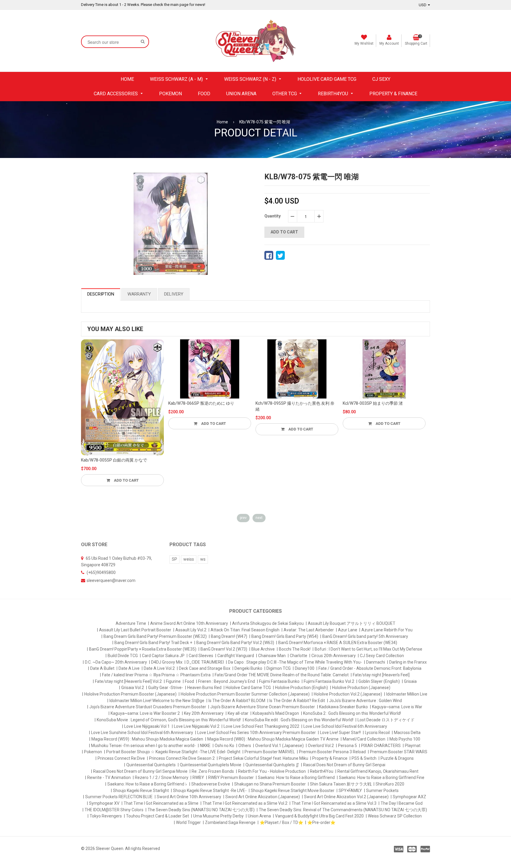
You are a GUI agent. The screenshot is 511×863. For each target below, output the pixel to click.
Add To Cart (126, 480)
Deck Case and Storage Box (204, 668)
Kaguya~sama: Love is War (397, 706)
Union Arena (259, 816)
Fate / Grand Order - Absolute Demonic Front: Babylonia (369, 668)
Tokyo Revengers (106, 816)
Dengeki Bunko (248, 668)
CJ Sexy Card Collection (382, 655)
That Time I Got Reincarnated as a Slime (161, 803)
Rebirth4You (321, 771)
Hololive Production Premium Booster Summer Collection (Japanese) (245, 694)
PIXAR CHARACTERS (381, 745)
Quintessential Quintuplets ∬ (272, 764)
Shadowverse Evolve (210, 784)
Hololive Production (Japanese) (361, 687)
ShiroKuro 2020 (390, 784)
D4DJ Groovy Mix (166, 662)
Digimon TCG (278, 668)
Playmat (413, 745)
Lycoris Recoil (377, 732)
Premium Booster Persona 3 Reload (332, 751)
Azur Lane (347, 630)
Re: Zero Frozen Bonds (213, 771)
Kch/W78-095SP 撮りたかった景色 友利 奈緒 (295, 406)
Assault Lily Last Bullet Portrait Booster (135, 630)
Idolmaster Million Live (406, 694)
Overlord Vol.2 (321, 745)
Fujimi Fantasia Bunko (279, 681)
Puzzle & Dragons (397, 758)
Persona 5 (347, 745)
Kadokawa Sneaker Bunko (343, 706)
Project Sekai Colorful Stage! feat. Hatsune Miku (263, 758)
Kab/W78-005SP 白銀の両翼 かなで (114, 460)
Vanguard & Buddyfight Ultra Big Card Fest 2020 (319, 816)
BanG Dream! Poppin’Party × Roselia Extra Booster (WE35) (142, 649)
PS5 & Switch (364, 758)
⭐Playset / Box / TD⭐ (281, 822)
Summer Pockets (382, 790)
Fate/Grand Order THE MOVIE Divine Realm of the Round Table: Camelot (282, 674)
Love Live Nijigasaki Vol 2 (196, 726)
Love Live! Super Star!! (340, 732)
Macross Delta (407, 732)
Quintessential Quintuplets (151, 764)
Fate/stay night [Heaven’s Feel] (381, 674)
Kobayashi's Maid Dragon (276, 713)
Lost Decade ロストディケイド (386, 719)
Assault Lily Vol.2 (190, 630)
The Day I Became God (402, 803)
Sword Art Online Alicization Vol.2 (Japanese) (346, 796)
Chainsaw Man (272, 655)
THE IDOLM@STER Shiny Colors (114, 809)
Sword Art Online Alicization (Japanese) (262, 796)
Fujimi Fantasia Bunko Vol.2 (329, 681)
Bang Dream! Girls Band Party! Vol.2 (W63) (235, 642)
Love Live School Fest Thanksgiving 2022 (261, 726)
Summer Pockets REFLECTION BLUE (119, 796)
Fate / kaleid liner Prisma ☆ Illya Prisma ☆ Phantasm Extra (156, 674)
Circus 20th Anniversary (333, 655)
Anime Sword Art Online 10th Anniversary (189, 623)
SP (174, 559)
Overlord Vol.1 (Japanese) (279, 745)
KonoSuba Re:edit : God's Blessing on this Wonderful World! (299, 719)
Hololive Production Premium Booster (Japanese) (130, 694)
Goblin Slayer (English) (379, 681)
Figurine (173, 681)
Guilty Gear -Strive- (165, 687)
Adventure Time (131, 623)
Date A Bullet (102, 668)
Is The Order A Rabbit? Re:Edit (297, 700)
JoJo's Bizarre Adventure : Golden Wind (365, 700)
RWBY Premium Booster (231, 777)
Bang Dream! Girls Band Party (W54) (284, 636)
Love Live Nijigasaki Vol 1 (147, 726)
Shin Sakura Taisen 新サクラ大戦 (340, 784)
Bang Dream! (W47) (229, 636)
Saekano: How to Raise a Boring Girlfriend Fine (381, 777)
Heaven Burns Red (204, 687)
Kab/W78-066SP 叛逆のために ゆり (201, 403)
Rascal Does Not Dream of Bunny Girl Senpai (344, 764)
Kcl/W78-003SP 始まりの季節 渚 (373, 403)
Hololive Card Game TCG (248, 687)
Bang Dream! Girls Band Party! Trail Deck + (153, 642)
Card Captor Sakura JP (163, 655)
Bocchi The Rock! (295, 649)
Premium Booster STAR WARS (398, 751)
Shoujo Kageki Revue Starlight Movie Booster (292, 790)
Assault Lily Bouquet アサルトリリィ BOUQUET (351, 623)
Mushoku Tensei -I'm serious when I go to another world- (143, 745)
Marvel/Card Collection (364, 739)
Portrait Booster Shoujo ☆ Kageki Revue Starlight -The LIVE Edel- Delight (173, 751)
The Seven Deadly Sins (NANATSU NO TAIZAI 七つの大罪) (201, 809)
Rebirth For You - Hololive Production (272, 771)
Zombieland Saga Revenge (230, 822)
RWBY (198, 777)
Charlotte (298, 655)
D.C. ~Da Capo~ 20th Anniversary (116, 662)
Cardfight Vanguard (235, 655)
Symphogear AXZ (409, 796)
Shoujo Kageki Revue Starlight (141, 790)
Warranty (139, 294)
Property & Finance (329, 758)
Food (189, 681)
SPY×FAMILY (350, 790)
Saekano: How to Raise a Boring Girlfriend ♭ (147, 784)
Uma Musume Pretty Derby (218, 816)
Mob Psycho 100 (404, 739)
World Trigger (188, 822)
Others (244, 745)
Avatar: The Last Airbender (309, 630)
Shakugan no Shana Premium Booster (270, 784)
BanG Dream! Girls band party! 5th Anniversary (365, 636)
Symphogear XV (104, 803)
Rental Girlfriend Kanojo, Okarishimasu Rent (377, 771)
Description (100, 294)
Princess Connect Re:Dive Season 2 (182, 758)
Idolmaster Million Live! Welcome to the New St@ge (156, 700)
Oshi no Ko (224, 745)
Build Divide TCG (123, 655)
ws (203, 559)
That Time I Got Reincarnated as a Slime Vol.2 (245, 803)
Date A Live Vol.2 (159, 668)
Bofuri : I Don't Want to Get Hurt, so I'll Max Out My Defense (368, 649)
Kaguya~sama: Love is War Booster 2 (145, 713)
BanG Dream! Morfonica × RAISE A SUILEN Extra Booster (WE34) (337, 642)
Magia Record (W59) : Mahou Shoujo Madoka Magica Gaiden (147, 739)
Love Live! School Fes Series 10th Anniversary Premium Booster (256, 732)
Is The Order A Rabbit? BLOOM (236, 700)
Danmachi (375, 662)
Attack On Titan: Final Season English (245, 630)
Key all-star (238, 713)
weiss (188, 559)
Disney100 (304, 668)
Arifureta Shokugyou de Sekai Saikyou (268, 623)
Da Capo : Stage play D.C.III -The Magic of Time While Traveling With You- (295, 662)
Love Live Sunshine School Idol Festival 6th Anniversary (142, 732)
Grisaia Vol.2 (132, 687)
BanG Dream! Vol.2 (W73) (223, 649)
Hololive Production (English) (301, 687)
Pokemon (93, 751)
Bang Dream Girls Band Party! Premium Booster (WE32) (155, 636)
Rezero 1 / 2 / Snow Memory (161, 777)
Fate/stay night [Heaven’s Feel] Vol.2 (128, 681)
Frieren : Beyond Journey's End (226, 681)
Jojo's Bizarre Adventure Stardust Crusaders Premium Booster (147, 706)
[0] (268, 255)
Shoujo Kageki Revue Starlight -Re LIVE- (210, 790)
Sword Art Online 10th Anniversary (189, 796)
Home (222, 122)
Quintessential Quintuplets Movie (210, 764)
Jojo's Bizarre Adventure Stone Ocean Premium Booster (262, 706)
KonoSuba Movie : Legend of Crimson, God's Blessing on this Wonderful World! (169, 719)
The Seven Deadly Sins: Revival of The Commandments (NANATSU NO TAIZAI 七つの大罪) (343, 809)
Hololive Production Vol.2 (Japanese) (348, 694)
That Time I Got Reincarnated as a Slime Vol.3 (334, 803)
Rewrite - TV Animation (109, 777)
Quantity (272, 216)
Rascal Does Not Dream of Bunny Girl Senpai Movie (140, 771)
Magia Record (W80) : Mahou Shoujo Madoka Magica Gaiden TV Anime (273, 739)
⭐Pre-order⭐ (321, 822)
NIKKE (205, 745)
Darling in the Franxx (408, 662)
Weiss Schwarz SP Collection (395, 816)
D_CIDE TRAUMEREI (205, 662)
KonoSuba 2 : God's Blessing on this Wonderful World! (352, 713)
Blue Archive (263, 649)
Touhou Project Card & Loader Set (157, 816)
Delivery (173, 294)
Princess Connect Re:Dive (121, 758)
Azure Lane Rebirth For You (387, 630)
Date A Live (129, 668)
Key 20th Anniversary (204, 713)
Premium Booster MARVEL (270, 751)
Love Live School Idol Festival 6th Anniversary (345, 726)
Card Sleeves (201, 655)
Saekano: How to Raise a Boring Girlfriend (296, 777)
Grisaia (410, 681)
